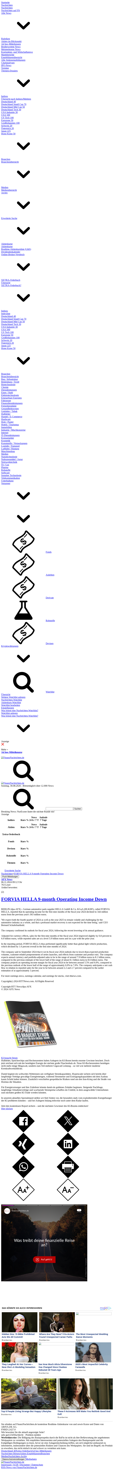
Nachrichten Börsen (10, 1453)
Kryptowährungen (9, 646)
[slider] (5, 890)
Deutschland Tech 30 (11, 109)
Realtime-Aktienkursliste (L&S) (16, 249)
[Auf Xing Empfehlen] (23, 1154)
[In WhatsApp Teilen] (23, 1177)
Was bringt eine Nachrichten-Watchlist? (19, 710)
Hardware (6, 419)
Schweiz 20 (6, 125)
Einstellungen (7, 708)
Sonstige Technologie (11, 475)
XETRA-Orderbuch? (11, 285)
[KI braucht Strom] (29, 1055)
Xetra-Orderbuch (24, 1451)
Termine (5, 68)
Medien (4, 187)
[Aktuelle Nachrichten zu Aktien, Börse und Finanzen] (12, 757)
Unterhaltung (7, 480)
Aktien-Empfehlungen (30, 1453)
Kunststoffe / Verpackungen (14, 443)
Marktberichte (7, 54)
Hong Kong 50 (8, 133)
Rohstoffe (5, 470)
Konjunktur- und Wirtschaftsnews (17, 52)
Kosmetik (5, 440)
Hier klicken (7, 1108)
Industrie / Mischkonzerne (13, 430)
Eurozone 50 (7, 120)
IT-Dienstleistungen (10, 435)
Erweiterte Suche (9, 218)
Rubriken (5, 38)
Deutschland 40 (8, 101)
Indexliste (5, 313)
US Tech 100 (7, 117)
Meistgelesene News (10, 49)
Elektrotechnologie (10, 395)
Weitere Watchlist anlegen (13, 697)
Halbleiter (5, 414)
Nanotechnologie (9, 456)
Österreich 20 (7, 128)
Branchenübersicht (10, 162)
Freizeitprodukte (8, 406)
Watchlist (50, 692)
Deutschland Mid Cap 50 (13, 107)
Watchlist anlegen (9, 713)
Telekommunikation (10, 478)
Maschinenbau (8, 451)
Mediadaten (31, 1459)
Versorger (5, 483)
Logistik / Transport (10, 446)
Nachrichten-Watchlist (11, 700)
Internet (4, 432)
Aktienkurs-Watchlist (11, 702)
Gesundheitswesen (10, 408)
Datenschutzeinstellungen (13, 1459)
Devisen (49, 643)
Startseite (5, 2)
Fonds (49, 552)
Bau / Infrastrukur (9, 379)
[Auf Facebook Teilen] (23, 1131)
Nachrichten (7, 5)
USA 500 (5, 115)
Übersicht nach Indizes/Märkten (16, 99)
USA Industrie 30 (9, 112)
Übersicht (5, 282)
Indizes (4, 96)
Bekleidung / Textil (10, 382)
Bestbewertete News (10, 46)
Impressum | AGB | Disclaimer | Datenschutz (22, 1464)
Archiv (4, 192)
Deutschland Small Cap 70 (13, 104)
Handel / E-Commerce (11, 416)
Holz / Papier (7, 422)
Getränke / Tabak (9, 411)
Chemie (4, 387)
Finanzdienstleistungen (12, 403)
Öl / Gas (5, 464)
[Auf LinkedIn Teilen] (68, 1154)
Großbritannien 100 (10, 123)
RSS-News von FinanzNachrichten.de (19, 1467)
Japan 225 (6, 131)
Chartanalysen (8, 62)
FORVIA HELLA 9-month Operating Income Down (54, 899)
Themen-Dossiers (9, 70)
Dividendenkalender (10, 252)
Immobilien (6, 427)
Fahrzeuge (6, 400)
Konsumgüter (7, 438)
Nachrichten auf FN (10, 10)
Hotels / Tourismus (10, 424)
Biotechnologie (8, 384)
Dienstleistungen (9, 390)
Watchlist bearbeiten (10, 705)
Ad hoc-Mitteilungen (11, 44)
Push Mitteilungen (10, 876)
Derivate (50, 597)
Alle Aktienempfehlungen (13, 60)
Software (5, 472)
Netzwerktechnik (9, 462)
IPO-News (6, 65)
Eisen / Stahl (7, 392)
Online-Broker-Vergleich (12, 254)
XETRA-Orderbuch (10, 280)
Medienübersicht (9, 190)
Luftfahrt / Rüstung (10, 448)
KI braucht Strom (9, 1058)
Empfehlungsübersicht (11, 57)
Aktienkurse (7, 244)
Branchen (5, 159)
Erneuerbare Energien (11, 398)
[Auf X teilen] (68, 1131)
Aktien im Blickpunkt (11, 41)
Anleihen (50, 575)
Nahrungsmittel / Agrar (12, 459)
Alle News (6, 13)
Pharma (4, 467)
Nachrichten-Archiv (17, 1456)
